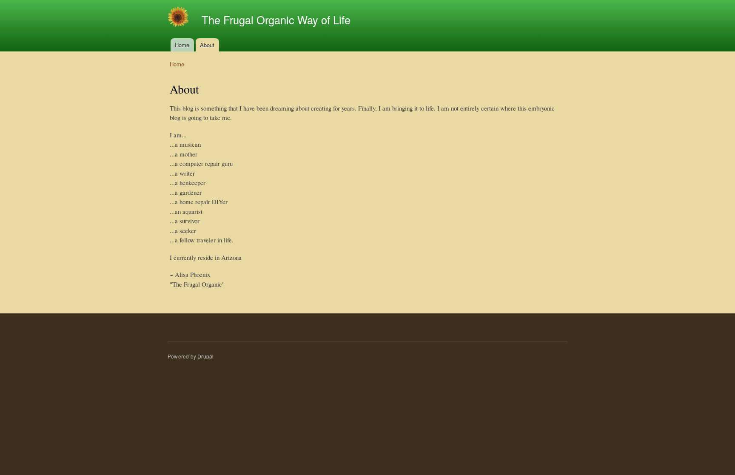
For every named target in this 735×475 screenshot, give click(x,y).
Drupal (205, 356)
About (207, 45)
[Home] (179, 18)
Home (182, 45)
